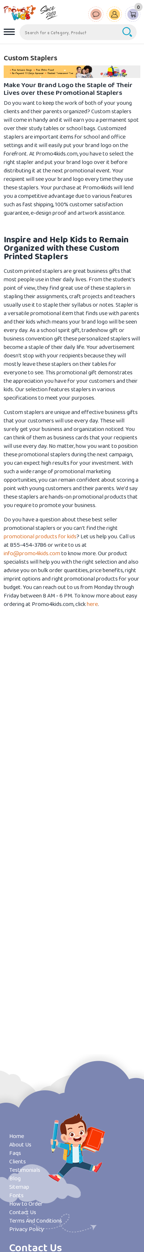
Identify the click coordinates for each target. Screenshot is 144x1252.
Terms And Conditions (35, 1221)
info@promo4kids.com (32, 553)
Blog (15, 1178)
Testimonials (24, 1170)
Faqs (15, 1153)
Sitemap (19, 1187)
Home (16, 1136)
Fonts (16, 1195)
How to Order (26, 1204)
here (92, 604)
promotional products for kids (40, 536)
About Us (20, 1145)
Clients (17, 1162)
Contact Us (22, 1212)
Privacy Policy (26, 1229)
